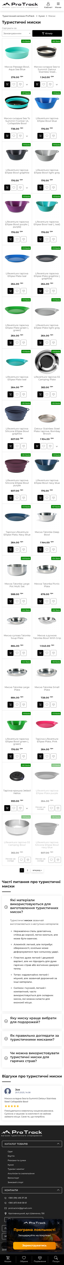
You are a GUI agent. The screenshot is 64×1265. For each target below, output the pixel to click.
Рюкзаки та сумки (17, 1160)
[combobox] (17, 33)
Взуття (11, 1156)
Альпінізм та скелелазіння (21, 1173)
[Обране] (24, 1258)
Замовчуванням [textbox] (12, 33)
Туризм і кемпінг (16, 1169)
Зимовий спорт (15, 1182)
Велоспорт (13, 1178)
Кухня (11, 1165)
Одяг (10, 1151)
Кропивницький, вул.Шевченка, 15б (26, 1213)
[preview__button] (7, 84)
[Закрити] (58, 1223)
